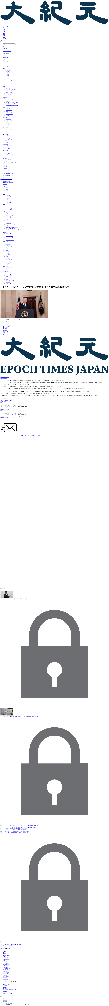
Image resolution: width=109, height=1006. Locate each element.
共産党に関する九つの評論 (12, 105)
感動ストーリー (9, 111)
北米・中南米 (9, 92)
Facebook (35, 435)
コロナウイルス (9, 129)
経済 (4, 29)
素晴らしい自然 (9, 154)
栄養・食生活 (9, 120)
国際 (4, 35)
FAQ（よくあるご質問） (8, 173)
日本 (4, 60)
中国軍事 (8, 74)
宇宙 (7, 156)
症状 (7, 131)
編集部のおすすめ (7, 51)
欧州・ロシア (9, 90)
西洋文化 (8, 138)
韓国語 (4, 956)
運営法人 (5, 987)
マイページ (5, 168)
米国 (4, 34)
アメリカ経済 (9, 83)
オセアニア (8, 94)
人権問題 (8, 75)
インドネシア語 (6, 959)
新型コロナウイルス (7, 332)
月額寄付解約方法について (9, 175)
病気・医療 (5, 128)
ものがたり (8, 135)
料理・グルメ (9, 108)
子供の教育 (8, 147)
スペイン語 (5, 963)
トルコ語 (5, 977)
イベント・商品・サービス (12, 162)
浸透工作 (8, 76)
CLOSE (2, 177)
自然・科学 (5, 150)
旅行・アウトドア (10, 161)
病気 (7, 130)
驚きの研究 (8, 153)
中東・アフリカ (9, 93)
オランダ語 (5, 967)
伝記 (7, 142)
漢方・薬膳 (8, 123)
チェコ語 (5, 975)
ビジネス (5, 985)
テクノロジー (9, 152)
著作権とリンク (6, 988)
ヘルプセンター (6, 170)
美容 (7, 125)
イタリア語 (5, 965)
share (2, 378)
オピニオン (5, 97)
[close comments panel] (1, 402)
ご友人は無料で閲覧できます (23, 435)
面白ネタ (8, 163)
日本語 (4, 951)
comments (5, 378)
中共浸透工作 (9, 200)
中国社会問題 (9, 197)
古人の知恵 (8, 148)
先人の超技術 (9, 139)
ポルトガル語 (6, 964)
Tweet (38, 435)
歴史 (7, 140)
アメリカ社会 (9, 81)
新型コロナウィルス (7, 331)
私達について (6, 984)
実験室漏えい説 (6, 328)
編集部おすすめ (6, 181)
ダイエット (8, 119)
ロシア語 (5, 971)
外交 (7, 65)
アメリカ (5, 79)
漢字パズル (8, 165)
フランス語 (5, 960)
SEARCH (3, 40)
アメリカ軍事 (9, 84)
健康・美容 (5, 117)
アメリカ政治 (9, 80)
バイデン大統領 (6, 325)
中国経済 (8, 72)
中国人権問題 (9, 202)
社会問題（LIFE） (10, 115)
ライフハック (9, 110)
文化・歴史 (5, 134)
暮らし (4, 107)
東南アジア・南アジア (11, 89)
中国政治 (8, 70)
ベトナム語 (5, 957)
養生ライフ (8, 121)
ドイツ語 (5, 961)
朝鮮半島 (8, 88)
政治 (4, 27)
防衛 (4, 31)
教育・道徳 (5, 144)
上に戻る (3, 943)
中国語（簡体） (6, 953)
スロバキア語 (6, 976)
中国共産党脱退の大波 (8, 182)
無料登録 (2, 409)
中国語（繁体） (6, 955)
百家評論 (8, 101)
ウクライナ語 (6, 972)
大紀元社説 (8, 98)
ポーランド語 (6, 969)
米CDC (4, 334)
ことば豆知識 (9, 251)
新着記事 (5, 48)
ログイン (7, 409)
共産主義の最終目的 (10, 103)
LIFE (4, 37)
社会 (4, 30)
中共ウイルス (6, 327)
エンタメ (5, 158)
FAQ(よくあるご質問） (8, 993)
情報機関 (5, 330)
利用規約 (5, 991)
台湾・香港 (8, 213)
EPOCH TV (5, 26)
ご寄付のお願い (6, 53)
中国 (4, 33)
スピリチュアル (9, 112)
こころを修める (9, 114)
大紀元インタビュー (10, 99)
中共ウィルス (6, 326)
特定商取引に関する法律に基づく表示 (11, 989)
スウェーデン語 (6, 968)
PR (6, 166)
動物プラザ (8, 159)
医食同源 (8, 124)
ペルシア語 (5, 979)
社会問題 (8, 71)
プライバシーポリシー (8, 992)
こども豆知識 (9, 145)
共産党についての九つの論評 (12, 229)
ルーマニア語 (6, 973)
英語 (4, 952)
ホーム (4, 46)
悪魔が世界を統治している (12, 102)
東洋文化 (8, 136)
